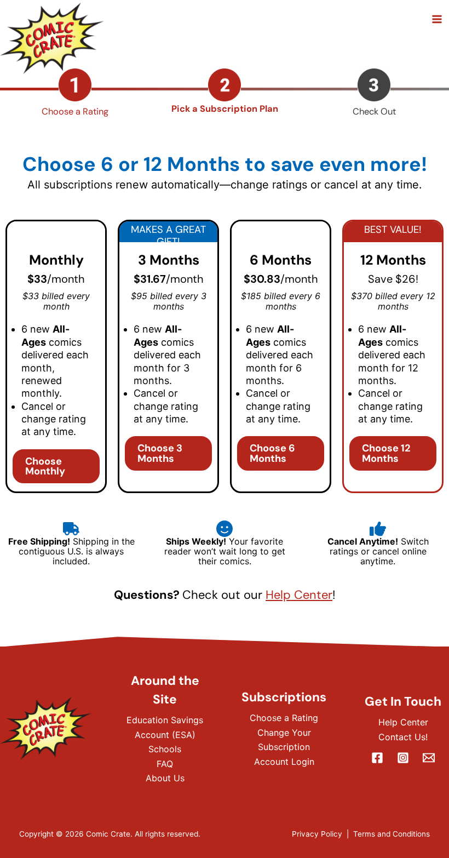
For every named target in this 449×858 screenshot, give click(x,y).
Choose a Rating (284, 717)
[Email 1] (429, 758)
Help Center (299, 595)
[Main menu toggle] (436, 19)
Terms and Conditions (391, 834)
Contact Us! (403, 736)
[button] (56, 466)
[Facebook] (377, 758)
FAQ (165, 763)
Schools (164, 748)
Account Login (284, 761)
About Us (165, 778)
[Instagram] (403, 758)
